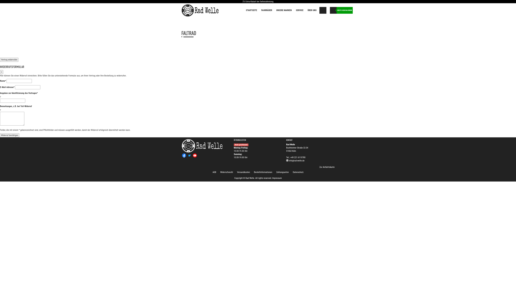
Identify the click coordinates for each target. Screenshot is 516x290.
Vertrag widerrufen (9, 59)
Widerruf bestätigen (9, 135)
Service (299, 10)
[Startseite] (200, 10)
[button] (328, 9)
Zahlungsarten (282, 172)
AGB (214, 172)
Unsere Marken (284, 10)
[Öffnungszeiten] (333, 10)
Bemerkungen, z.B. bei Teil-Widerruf (16, 106)
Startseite (251, 10)
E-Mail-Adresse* (7, 87)
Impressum (277, 178)
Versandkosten (243, 172)
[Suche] (323, 10)
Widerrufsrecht (226, 172)
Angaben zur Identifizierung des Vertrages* (19, 93)
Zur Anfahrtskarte (327, 167)
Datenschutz (298, 172)
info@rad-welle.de (296, 160)
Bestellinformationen (263, 172)
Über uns (312, 10)
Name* (3, 81)
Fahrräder (266, 10)
